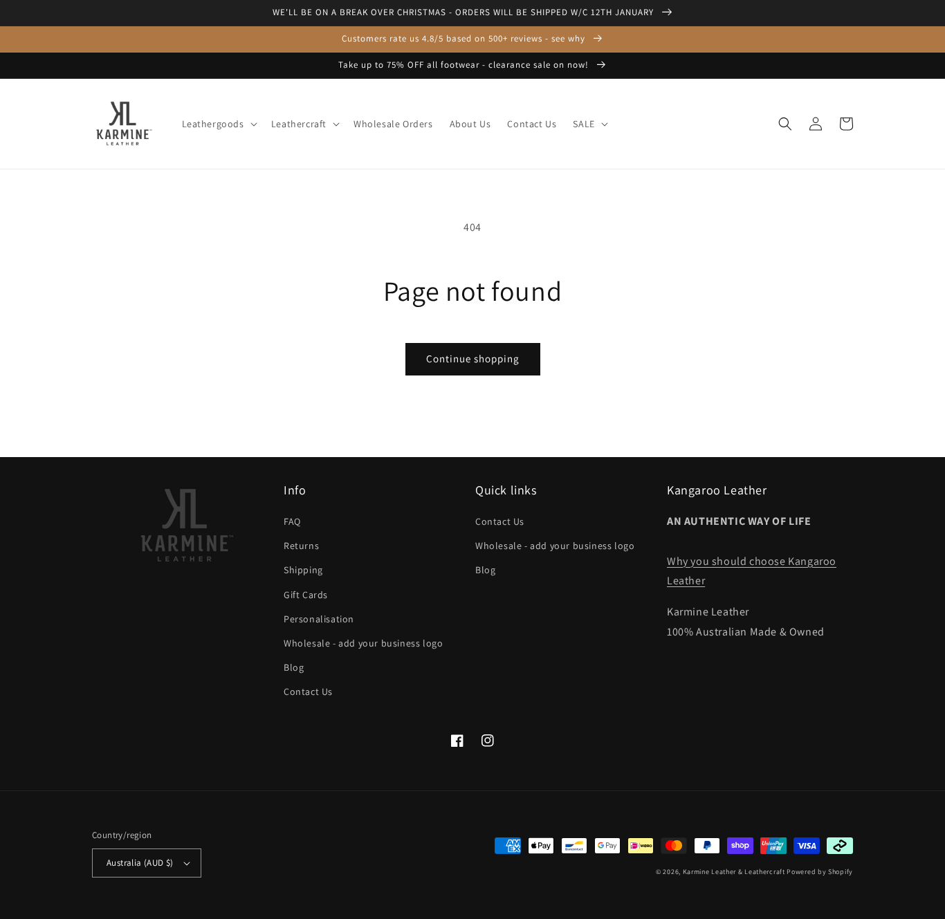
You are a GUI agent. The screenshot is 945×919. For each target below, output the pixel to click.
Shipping (303, 570)
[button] (218, 123)
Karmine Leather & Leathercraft (734, 871)
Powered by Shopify (820, 871)
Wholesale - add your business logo (363, 643)
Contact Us (308, 691)
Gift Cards (306, 594)
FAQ (292, 521)
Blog (294, 667)
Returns (301, 545)
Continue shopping (473, 358)
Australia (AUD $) (140, 863)
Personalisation (319, 619)
